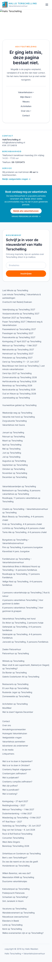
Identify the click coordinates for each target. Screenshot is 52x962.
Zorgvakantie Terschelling (14, 421)
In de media (7, 749)
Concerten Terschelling (13, 838)
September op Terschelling (15, 465)
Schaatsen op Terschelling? (15, 897)
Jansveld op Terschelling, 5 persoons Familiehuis (25, 642)
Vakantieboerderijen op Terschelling (19, 486)
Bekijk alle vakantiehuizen (26, 211)
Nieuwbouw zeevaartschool (15, 916)
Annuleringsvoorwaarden (14, 729)
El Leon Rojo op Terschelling (15, 688)
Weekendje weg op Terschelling (17, 412)
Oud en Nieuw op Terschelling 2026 (19, 393)
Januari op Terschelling (13, 432)
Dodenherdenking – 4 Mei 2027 (17, 813)
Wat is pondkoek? (10, 789)
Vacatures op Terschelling (14, 908)
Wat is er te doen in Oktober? (16, 765)
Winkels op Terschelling (13, 661)
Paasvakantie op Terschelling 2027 (18, 337)
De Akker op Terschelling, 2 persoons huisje (22, 622)
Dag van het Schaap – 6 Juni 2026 (18, 829)
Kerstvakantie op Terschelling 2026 (19, 389)
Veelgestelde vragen (12, 737)
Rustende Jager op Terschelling (17, 692)
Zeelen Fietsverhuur (11, 649)
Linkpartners (8, 753)
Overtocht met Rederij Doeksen (17, 302)
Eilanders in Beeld (10, 921)
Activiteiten (26, 106)
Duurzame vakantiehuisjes (14, 881)
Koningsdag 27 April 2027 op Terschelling (21, 341)
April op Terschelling (11, 444)
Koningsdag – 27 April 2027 (15, 801)
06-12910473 (18, 162)
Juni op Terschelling (11, 452)
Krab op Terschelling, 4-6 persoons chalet (22, 524)
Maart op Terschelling (12, 440)
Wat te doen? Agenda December (17, 712)
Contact (26, 115)
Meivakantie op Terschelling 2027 (18, 349)
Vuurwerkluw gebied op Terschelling (19, 405)
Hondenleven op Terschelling (16, 865)
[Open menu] (47, 5)
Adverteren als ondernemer (15, 745)
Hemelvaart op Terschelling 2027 (17, 353)
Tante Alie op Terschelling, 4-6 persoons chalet (24, 532)
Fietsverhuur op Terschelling (15, 653)
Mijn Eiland (25, 97)
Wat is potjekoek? (10, 777)
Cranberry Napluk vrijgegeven (16, 769)
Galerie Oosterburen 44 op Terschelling (20, 676)
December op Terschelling (14, 477)
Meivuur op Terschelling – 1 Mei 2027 (19, 345)
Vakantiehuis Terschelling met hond (19, 618)
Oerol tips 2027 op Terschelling (17, 373)
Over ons (25, 111)
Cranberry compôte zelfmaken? (17, 781)
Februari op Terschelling (13, 436)
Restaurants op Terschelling (15, 684)
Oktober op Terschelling (13, 469)
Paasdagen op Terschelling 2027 (17, 333)
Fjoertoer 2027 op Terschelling (16, 317)
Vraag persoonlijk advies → (26, 216)
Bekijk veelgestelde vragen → (16, 179)
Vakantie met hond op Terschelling (18, 417)
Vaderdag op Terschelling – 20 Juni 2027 (21, 825)
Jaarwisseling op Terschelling (16, 397)
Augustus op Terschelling (14, 461)
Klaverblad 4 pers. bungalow (15, 551)
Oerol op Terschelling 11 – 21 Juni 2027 (20, 361)
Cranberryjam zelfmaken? (14, 773)
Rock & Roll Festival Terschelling (17, 834)
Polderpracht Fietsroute (13, 893)
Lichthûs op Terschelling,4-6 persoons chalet (23, 528)
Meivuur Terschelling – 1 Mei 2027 (18, 809)
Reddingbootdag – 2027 (13, 805)
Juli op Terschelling (11, 457)
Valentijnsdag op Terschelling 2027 (18, 309)
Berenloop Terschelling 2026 (15, 846)
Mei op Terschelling (11, 448)
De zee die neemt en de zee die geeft (20, 861)
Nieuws (26, 101)
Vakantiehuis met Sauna (13, 425)
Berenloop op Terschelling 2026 (17, 385)
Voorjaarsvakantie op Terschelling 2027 (20, 313)
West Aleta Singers (11, 842)
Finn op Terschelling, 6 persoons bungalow (22, 547)
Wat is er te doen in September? (17, 761)
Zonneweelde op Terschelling (16, 696)
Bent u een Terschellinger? (14, 857)
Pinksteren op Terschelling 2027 (17, 357)
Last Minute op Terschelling (15, 290)
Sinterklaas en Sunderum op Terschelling (21, 853)
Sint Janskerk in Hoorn (13, 901)
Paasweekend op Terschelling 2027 (19, 329)
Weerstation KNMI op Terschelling (18, 877)
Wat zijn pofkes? (10, 785)
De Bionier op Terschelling (14, 672)
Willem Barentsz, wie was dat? (16, 873)
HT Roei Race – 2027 (12, 821)
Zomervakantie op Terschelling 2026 (19, 377)
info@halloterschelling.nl (13, 142)
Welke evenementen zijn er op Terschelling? (22, 933)
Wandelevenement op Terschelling (18, 912)
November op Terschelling (14, 473)
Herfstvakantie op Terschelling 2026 (19, 381)
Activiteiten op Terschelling (15, 704)
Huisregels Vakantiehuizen (14, 733)
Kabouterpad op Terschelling (16, 889)
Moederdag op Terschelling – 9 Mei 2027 (21, 817)
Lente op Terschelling (12, 925)
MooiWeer (7, 708)
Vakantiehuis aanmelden (13, 741)
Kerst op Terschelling (12, 929)
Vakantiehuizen (25, 92)
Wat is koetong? (9, 794)
